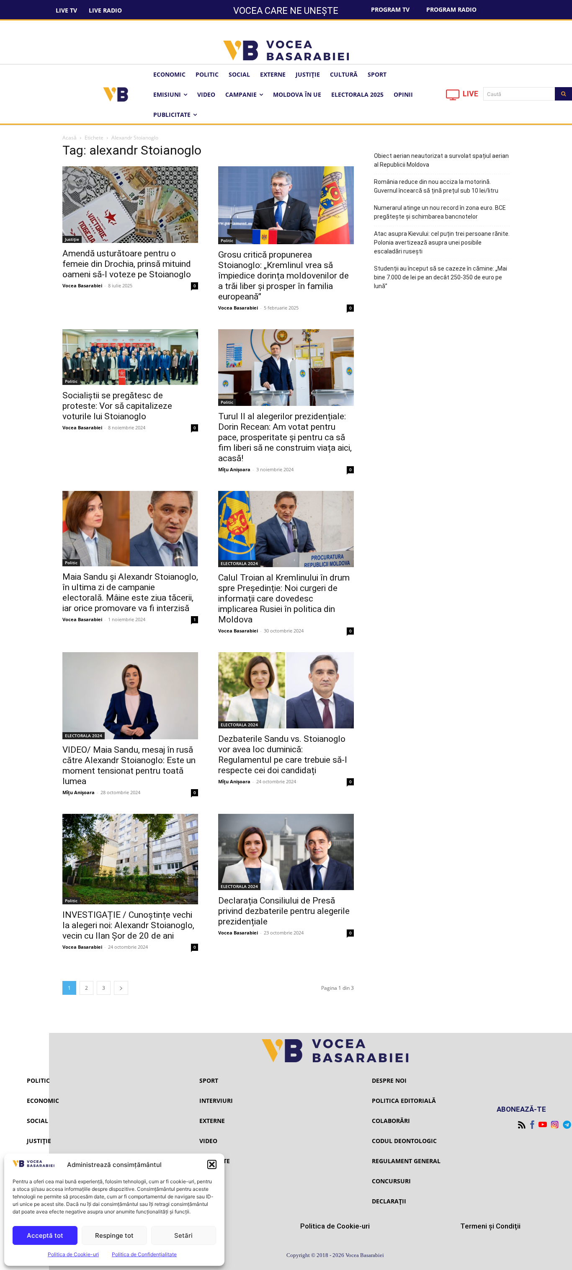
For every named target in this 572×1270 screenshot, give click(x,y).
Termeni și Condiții (490, 1226)
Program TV (390, 9)
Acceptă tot (45, 1235)
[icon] (453, 97)
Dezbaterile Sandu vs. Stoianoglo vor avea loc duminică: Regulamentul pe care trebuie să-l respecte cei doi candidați (282, 754)
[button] (212, 1164)
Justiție (72, 239)
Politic (227, 240)
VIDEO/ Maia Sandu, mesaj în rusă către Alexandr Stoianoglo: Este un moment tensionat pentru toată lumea (129, 765)
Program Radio (451, 9)
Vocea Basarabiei (82, 285)
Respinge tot (114, 1235)
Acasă (69, 137)
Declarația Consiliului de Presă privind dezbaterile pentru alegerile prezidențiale (284, 911)
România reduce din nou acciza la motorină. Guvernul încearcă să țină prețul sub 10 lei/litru (436, 186)
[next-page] (121, 988)
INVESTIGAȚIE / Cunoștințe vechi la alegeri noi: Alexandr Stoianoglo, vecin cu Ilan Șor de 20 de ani (128, 925)
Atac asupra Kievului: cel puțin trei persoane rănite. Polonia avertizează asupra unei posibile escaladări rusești (442, 242)
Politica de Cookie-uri (73, 1254)
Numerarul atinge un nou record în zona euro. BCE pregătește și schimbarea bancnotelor (440, 212)
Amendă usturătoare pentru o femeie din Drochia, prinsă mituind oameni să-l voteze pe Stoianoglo (126, 263)
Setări (183, 1235)
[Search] (563, 94)
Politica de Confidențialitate (144, 1254)
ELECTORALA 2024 (239, 563)
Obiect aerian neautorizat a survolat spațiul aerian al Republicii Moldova (441, 160)
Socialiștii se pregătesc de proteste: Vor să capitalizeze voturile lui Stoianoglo (117, 405)
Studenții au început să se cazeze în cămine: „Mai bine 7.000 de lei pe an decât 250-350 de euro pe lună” (440, 277)
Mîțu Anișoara (234, 469)
